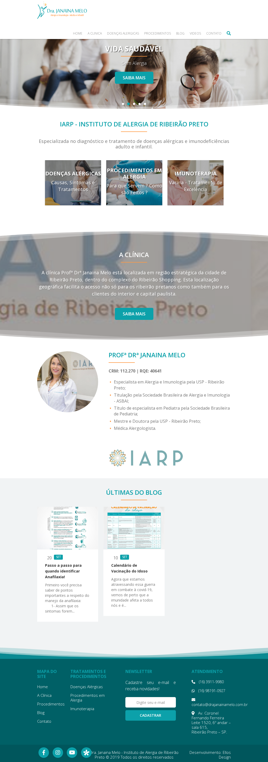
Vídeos (195, 34)
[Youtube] (72, 752)
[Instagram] (58, 752)
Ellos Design (225, 755)
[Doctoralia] (86, 752)
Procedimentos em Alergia (87, 698)
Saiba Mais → (73, 201)
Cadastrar (150, 715)
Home (77, 34)
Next (257, 64)
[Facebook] (43, 752)
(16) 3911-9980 (211, 681)
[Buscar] (229, 33)
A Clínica (95, 34)
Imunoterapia (82, 708)
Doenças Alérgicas (123, 34)
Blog (180, 34)
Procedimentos (157, 34)
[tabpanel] (134, 64)
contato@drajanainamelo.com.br (220, 704)
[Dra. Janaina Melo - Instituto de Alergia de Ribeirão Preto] (62, 10)
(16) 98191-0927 (211, 690)
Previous (10, 64)
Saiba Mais (134, 82)
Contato (213, 34)
